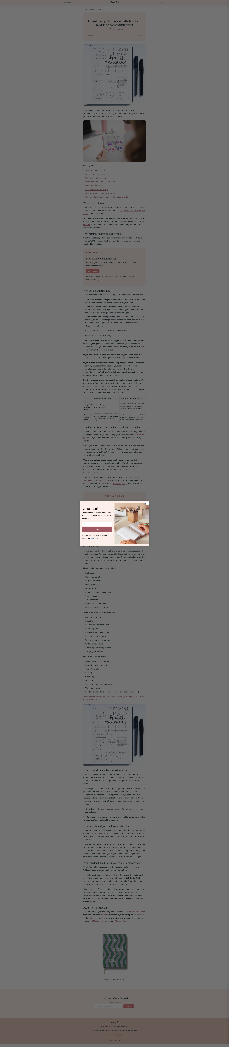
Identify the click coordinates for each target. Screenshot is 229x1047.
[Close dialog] (147, 503)
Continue (97, 529)
